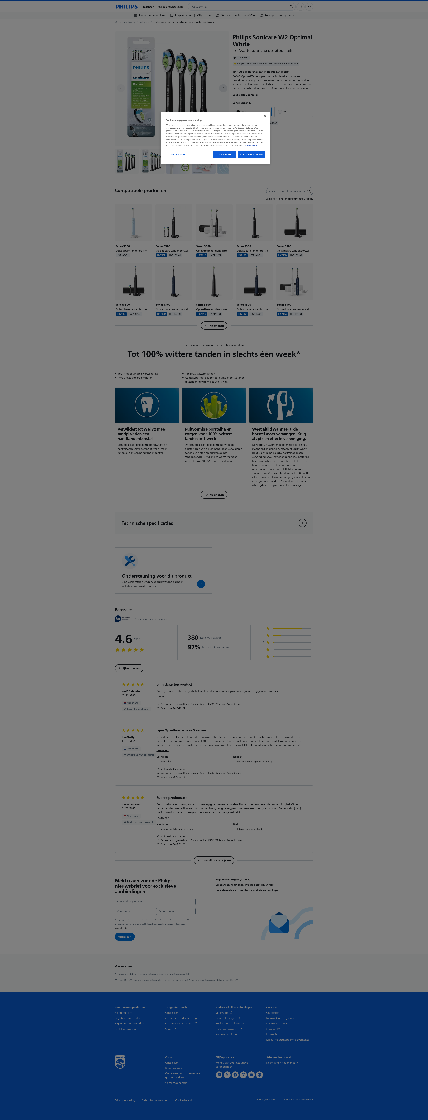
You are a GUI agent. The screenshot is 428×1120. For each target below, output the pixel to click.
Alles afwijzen (225, 154)
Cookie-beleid (251, 145)
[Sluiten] (265, 116)
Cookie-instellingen (177, 154)
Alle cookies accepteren (251, 154)
